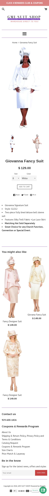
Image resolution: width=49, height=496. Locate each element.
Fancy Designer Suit (12, 321)
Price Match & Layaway (13, 453)
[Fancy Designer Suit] (12, 287)
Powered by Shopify (38, 486)
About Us (6, 432)
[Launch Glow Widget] (43, 490)
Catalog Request (10, 442)
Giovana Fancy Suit (37, 314)
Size (15, 174)
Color (29, 174)
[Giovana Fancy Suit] (36, 284)
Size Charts (7, 450)
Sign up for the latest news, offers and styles (24, 466)
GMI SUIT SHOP (24, 486)
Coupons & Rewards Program (16, 446)
